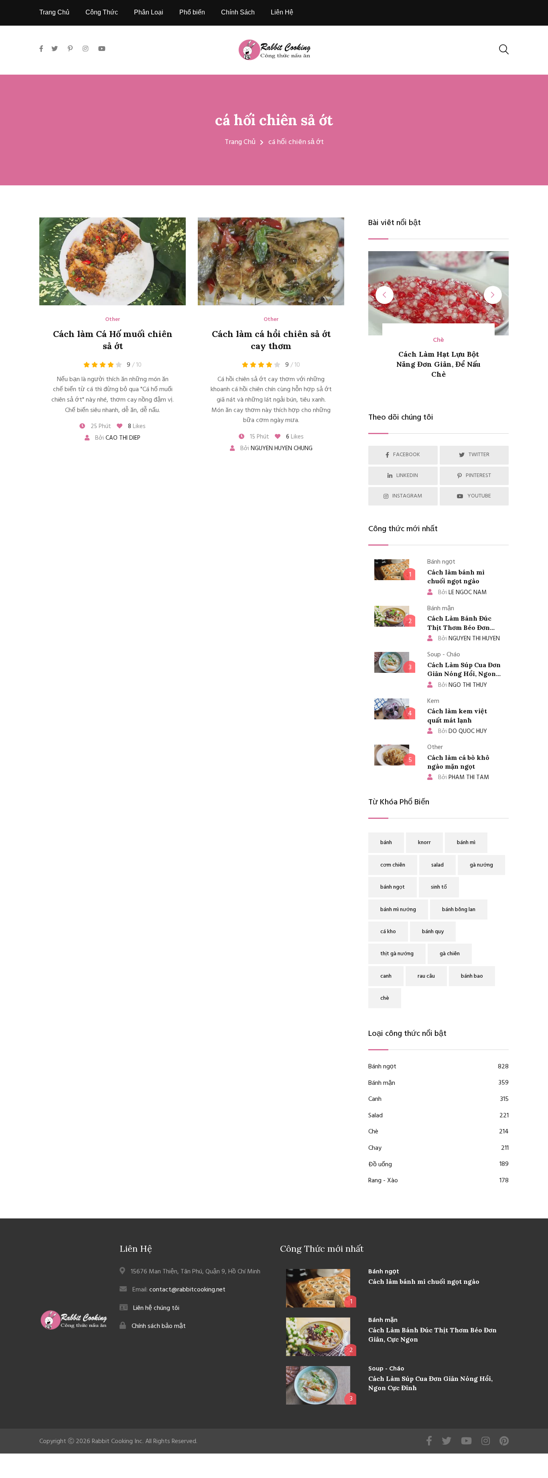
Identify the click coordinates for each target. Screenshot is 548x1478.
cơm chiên (392, 865)
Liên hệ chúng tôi (156, 1308)
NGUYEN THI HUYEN (469, 639)
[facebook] (43, 58)
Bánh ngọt (438, 1067)
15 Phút (258, 437)
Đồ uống (438, 1165)
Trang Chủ (54, 12)
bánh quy (433, 931)
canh (386, 976)
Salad (438, 1116)
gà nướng (481, 865)
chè (384, 998)
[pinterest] (70, 49)
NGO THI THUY (462, 685)
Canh (438, 1099)
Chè (438, 340)
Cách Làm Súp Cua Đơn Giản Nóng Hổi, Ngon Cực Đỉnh (464, 674)
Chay (438, 1148)
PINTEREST (478, 475)
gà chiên (450, 953)
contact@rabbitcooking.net (187, 1290)
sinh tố (439, 887)
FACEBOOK (406, 454)
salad (437, 865)
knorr (424, 842)
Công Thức (101, 12)
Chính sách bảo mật (159, 1326)
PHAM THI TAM (463, 777)
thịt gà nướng (397, 953)
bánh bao (472, 976)
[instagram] (85, 49)
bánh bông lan (458, 909)
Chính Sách (238, 12)
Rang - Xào (438, 1181)
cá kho (388, 931)
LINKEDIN (407, 475)
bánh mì (466, 842)
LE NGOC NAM (462, 592)
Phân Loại (148, 12)
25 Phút (100, 426)
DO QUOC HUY (462, 731)
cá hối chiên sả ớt (274, 120)
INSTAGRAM (407, 496)
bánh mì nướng (398, 909)
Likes (137, 426)
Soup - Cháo (386, 1369)
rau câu (426, 976)
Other (112, 319)
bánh (386, 842)
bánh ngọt (392, 887)
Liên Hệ (282, 12)
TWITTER (479, 454)
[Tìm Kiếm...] (504, 49)
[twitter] (54, 49)
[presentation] (384, 295)
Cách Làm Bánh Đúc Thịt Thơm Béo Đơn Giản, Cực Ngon (459, 627)
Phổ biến (192, 12)
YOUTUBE (479, 496)
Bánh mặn (438, 1083)
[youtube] (102, 49)
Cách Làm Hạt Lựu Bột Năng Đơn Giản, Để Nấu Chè (438, 364)
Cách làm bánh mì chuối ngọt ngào (423, 1281)
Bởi (116, 438)
